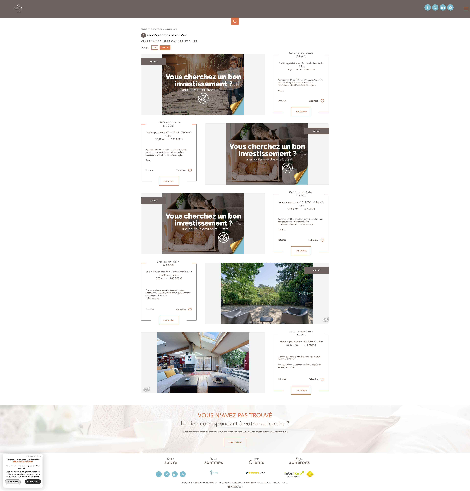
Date (163, 47)
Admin (259, 482)
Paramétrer (13, 482)
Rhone (159, 29)
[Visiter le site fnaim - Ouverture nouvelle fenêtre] (310, 474)
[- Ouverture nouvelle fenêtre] (213, 472)
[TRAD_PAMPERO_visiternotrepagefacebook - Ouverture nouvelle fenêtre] (427, 7)
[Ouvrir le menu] (466, 9)
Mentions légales (249, 482)
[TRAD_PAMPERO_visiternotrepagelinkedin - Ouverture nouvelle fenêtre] (443, 7)
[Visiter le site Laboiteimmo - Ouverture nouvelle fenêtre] (235, 487)
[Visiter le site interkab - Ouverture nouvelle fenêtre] (294, 474)
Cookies (285, 482)
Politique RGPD (276, 482)
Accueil (144, 29)
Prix (154, 47)
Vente (151, 29)
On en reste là (32, 456)
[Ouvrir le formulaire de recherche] (235, 21)
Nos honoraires (228, 482)
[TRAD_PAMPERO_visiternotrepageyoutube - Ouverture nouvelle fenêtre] (450, 7)
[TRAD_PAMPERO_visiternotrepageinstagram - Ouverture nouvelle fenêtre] (435, 7)
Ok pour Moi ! (33, 482)
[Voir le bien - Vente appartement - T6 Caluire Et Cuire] (203, 362)
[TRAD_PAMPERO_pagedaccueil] (18, 11)
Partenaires (266, 482)
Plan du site (238, 482)
